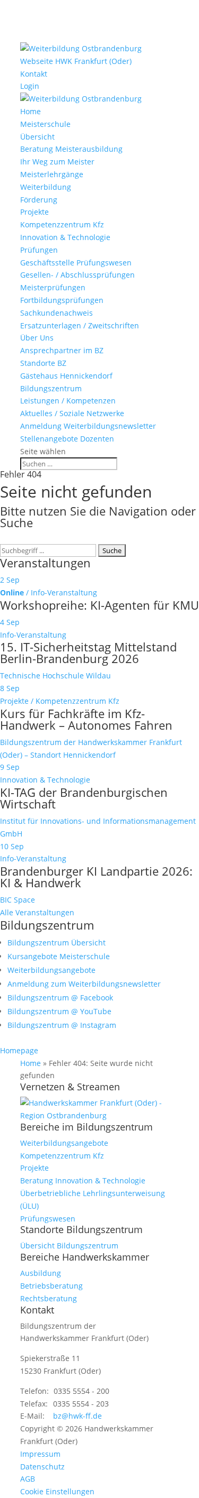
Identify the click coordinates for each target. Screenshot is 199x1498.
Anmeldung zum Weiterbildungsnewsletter (84, 984)
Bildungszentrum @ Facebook (60, 997)
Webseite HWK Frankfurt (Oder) (76, 61)
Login (29, 86)
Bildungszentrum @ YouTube (59, 1011)
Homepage (19, 1050)
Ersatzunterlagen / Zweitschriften (79, 325)
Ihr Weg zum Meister (57, 162)
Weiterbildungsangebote (51, 970)
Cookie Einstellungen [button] (57, 1491)
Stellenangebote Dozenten (67, 439)
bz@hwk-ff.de (77, 1416)
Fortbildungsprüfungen (61, 300)
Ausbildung (40, 1273)
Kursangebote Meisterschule (58, 956)
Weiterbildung (45, 187)
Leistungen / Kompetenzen (68, 401)
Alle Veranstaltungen (37, 912)
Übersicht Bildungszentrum (69, 1245)
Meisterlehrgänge (51, 174)
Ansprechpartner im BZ (61, 350)
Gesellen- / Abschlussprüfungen (77, 275)
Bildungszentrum (51, 388)
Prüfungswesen (47, 1219)
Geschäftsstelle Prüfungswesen (76, 263)
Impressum (40, 1454)
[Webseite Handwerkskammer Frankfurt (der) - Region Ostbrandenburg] (99, 1115)
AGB (27, 1479)
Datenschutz (42, 1467)
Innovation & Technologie (65, 237)
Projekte (34, 212)
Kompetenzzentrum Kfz (62, 224)
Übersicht (37, 137)
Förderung (38, 200)
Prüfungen (39, 250)
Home (30, 111)
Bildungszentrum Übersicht (56, 943)
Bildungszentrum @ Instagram (61, 1025)
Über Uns (37, 338)
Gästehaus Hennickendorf (66, 376)
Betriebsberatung (51, 1286)
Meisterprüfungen (52, 287)
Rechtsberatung (48, 1298)
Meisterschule (45, 124)
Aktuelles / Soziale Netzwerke (72, 413)
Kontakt (33, 74)
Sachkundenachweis (56, 313)
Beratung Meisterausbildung (71, 149)
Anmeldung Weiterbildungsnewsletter (88, 426)
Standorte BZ (43, 363)
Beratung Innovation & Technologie (82, 1180)
